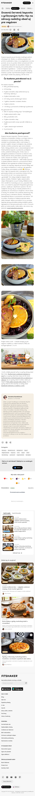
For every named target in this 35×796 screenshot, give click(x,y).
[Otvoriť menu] (33, 3)
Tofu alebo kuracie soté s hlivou (16, 382)
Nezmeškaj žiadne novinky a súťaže (11, 680)
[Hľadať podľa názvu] (2, 8)
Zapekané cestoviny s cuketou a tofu (12, 386)
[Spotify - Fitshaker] (15, 777)
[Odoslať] (26, 683)
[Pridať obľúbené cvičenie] (10, 29)
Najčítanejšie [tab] (6, 513)
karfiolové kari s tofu (7, 378)
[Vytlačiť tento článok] (14, 29)
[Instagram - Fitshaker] (7, 777)
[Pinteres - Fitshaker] (19, 777)
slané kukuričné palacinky (15, 208)
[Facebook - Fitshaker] (3, 777)
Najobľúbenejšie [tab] (16, 513)
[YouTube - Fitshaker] (11, 777)
